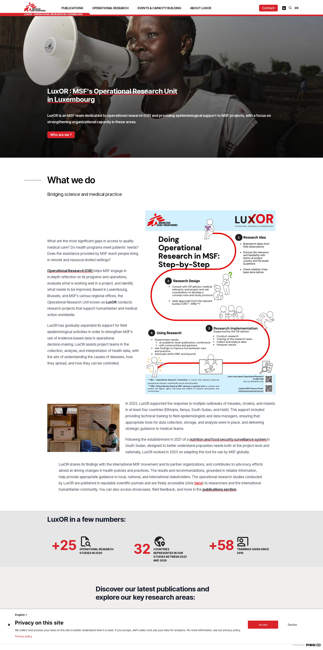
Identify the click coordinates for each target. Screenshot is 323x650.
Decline (292, 624)
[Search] (290, 8)
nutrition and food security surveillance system (228, 439)
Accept (263, 624)
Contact (268, 8)
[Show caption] (113, 445)
